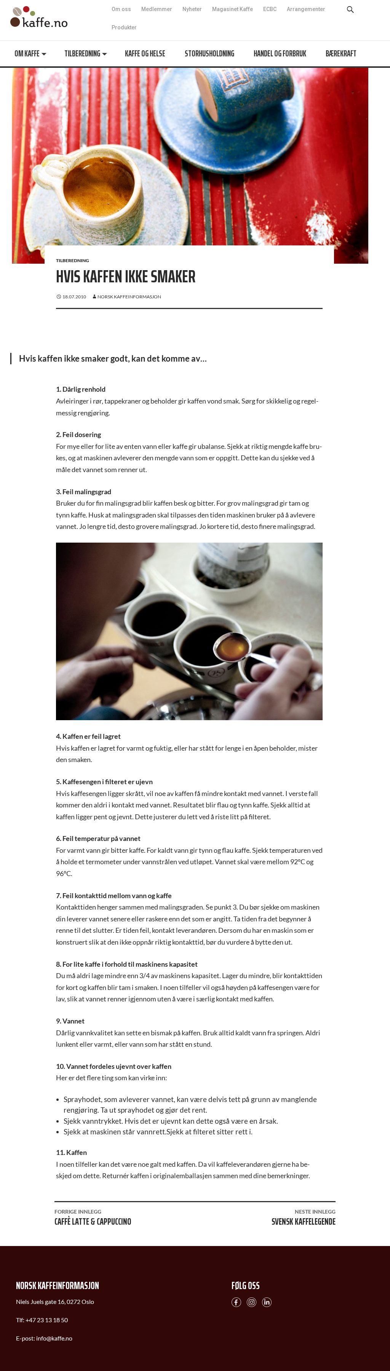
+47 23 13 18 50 (47, 1319)
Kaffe (38, 16)
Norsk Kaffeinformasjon (129, 297)
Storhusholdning (209, 53)
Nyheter (192, 9)
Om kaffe (27, 53)
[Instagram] (251, 1301)
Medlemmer (156, 9)
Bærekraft (341, 53)
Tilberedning (82, 53)
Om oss (121, 9)
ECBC (270, 9)
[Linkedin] (267, 1301)
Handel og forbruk (280, 53)
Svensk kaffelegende (304, 1218)
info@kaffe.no (54, 1338)
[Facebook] (236, 1301)
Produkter (124, 27)
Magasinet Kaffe (232, 9)
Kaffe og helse (145, 53)
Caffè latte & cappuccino (92, 1218)
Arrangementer (306, 9)
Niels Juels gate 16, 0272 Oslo (55, 1301)
